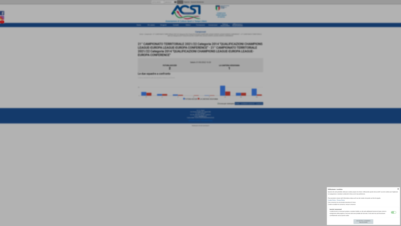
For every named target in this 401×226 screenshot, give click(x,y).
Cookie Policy (332, 200)
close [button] (398, 189)
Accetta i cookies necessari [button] (363, 221)
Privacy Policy (341, 200)
